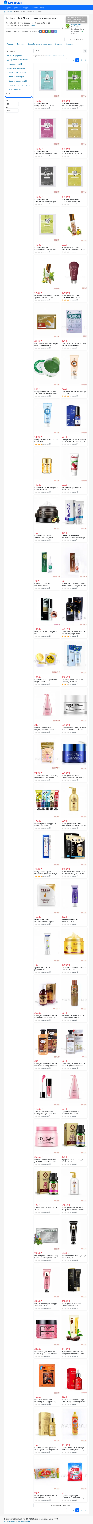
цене (48, 56)
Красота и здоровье (14, 55)
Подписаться (77, 39)
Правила (20, 44)
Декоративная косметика (17, 60)
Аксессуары (15, 64)
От (7, 101)
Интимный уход (17, 89)
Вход (42, 7)
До (7, 107)
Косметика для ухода (18, 68)
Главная (8, 12)
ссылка (33, 25)
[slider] (19, 97)
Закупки (8, 7)
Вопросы (69, 44)
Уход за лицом (17, 72)
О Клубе (33, 7)
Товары (10, 44)
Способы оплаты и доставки (40, 44)
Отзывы (58, 44)
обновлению (57, 56)
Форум (25, 7)
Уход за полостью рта (19, 85)
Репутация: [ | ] (79, 31)
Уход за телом (16, 77)
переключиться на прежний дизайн (17, 1521)
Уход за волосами (18, 81)
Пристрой (17, 7)
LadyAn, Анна (76, 24)
